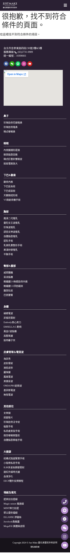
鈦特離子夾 (9, 340)
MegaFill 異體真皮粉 (14, 526)
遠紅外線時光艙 (12, 472)
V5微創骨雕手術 (12, 199)
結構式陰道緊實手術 (14, 458)
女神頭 (7, 413)
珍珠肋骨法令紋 (12, 422)
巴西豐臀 (8, 295)
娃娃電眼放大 (11, 163)
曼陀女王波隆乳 (12, 222)
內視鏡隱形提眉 (12, 150)
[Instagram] (23, 63)
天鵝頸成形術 (11, 195)
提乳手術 (8, 240)
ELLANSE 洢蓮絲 (12, 517)
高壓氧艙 (8, 335)
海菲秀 (7, 358)
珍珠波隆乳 (9, 227)
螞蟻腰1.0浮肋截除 (13, 286)
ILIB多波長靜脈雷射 (14, 467)
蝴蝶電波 (8, 313)
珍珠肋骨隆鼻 (11, 127)
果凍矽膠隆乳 (11, 249)
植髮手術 (8, 426)
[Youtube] (29, 63)
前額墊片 (8, 417)
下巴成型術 (9, 190)
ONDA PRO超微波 (13, 385)
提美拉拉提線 (11, 499)
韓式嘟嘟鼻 (9, 131)
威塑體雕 (8, 272)
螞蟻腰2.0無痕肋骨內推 (16, 281)
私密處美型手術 (12, 431)
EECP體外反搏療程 (13, 480)
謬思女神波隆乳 (12, 231)
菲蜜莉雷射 (9, 317)
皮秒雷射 (8, 363)
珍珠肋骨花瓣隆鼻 (13, 122)
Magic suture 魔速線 (14, 503)
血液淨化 (8, 476)
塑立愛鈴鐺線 (11, 512)
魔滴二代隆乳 (11, 218)
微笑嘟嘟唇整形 (12, 435)
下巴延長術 (9, 186)
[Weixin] (12, 63)
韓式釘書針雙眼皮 (13, 159)
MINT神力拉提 (11, 508)
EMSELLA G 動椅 (13, 326)
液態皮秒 (8, 367)
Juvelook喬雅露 (12, 521)
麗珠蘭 (7, 372)
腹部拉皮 (8, 290)
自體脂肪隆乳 (11, 236)
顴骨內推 (8, 181)
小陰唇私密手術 (12, 463)
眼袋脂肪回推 (11, 154)
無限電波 (8, 394)
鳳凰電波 (8, 376)
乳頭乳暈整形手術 (13, 245)
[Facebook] (6, 63)
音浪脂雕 (8, 277)
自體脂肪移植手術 (13, 440)
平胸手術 (8, 254)
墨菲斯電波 (9, 390)
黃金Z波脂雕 (10, 331)
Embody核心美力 (12, 322)
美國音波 (8, 381)
